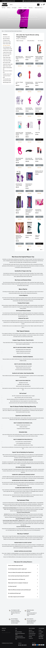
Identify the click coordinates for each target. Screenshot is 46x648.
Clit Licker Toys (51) (6, 45)
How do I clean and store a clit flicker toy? (16, 579)
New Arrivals (41, 638)
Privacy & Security (32, 633)
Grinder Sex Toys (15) (6, 59)
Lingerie (19, 7)
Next (41, 249)
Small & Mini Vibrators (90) (7, 64)
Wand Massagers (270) (7, 82)
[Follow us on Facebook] (19, 645)
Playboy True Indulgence (37, 236)
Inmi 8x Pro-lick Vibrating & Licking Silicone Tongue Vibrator (19, 237)
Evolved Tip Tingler (29, 235)
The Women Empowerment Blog (20, 638)
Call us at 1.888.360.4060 (6, 632)
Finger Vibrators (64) (6, 57)
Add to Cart (39, 113)
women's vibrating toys (26, 264)
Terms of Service (32, 634)
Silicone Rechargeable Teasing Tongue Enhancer (19, 159)
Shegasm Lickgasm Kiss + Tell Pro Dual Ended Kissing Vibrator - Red (39, 57)
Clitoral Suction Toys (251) (7, 50)
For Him (25, 7)
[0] (43, 4)
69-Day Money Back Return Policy (20, 634)
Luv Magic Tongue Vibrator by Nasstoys (19, 109)
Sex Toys (3, 7)
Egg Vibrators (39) (6, 55)
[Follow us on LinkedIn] (25, 645)
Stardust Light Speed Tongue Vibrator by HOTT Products (29, 211)
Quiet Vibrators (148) (6, 62)
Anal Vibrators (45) (6, 36)
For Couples (14, 7)
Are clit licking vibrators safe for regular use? (17, 568)
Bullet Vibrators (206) (7, 41)
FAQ (16, 630)
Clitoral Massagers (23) (7, 47)
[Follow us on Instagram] (22, 645)
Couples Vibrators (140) (7, 52)
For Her (8, 7)
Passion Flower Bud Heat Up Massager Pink (29, 109)
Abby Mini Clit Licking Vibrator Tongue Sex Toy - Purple (20, 57)
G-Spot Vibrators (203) (7, 60)
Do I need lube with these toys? (14, 593)
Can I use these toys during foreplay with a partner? (18, 575)
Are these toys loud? (12, 586)
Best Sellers (41, 636)
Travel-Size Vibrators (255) (7, 76)
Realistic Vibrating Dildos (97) (7, 68)
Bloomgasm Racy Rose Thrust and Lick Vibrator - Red (29, 83)
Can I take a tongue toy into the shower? (16, 596)
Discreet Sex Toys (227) (7, 53)
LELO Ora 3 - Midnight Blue (19, 83)
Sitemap (30, 636)
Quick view (20, 65)
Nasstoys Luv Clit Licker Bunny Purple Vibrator (39, 171)
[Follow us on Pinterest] (24, 645)
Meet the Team (31, 631)
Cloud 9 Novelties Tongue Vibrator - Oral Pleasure (29, 133)
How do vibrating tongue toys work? (15, 565)
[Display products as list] (42, 40)
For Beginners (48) (6, 40)
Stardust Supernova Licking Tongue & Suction (29, 185)
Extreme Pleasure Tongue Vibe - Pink (38, 210)
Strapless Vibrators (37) (7, 74)
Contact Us (31, 638)
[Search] (38, 5)
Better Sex (30, 7)
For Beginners (41, 634)
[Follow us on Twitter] (20, 645)
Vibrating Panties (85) (7, 80)
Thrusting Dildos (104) (7, 78)
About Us (30, 630)
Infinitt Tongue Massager (18, 210)
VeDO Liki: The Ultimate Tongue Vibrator (29, 57)
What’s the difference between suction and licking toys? (19, 589)
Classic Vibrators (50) (7, 43)
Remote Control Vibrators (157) (7, 71)
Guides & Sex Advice (38, 7)
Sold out (19, 63)
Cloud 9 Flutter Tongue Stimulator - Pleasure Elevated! (19, 133)
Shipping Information (19, 636)
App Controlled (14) (6, 38)
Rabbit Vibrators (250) (7, 65)
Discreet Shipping (18, 631)
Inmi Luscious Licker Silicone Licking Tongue (29, 159)
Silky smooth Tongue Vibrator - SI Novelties (38, 159)
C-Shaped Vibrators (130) (7, 48)
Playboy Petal (37, 132)
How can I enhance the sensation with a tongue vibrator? (19, 572)
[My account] (41, 4)
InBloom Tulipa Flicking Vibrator (39, 83)
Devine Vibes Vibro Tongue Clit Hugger (19, 184)
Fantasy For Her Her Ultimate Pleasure (38, 109)
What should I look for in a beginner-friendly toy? (18, 582)
